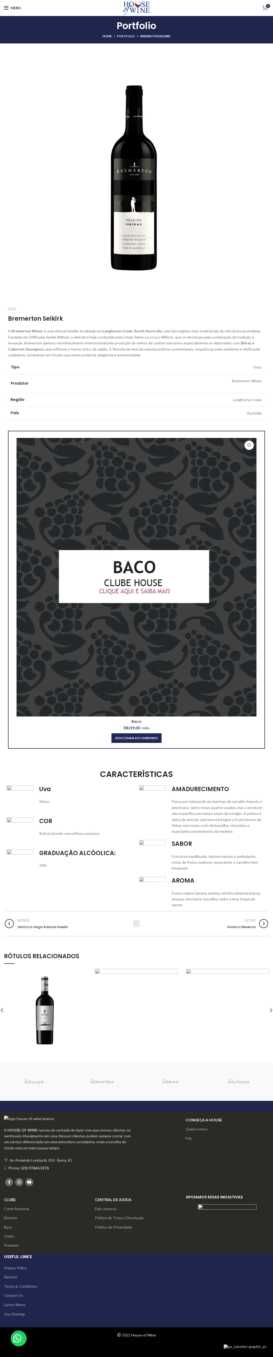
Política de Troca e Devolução (119, 1217)
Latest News (14, 1304)
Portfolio (126, 36)
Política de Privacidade (113, 1227)
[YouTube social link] (29, 1182)
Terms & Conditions (20, 1286)
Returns (11, 1277)
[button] (19, 1338)
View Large (83, 973)
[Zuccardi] (34, 1081)
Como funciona (16, 1208)
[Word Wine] (102, 1081)
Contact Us (13, 1295)
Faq (188, 1138)
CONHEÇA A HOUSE (204, 1120)
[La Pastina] (239, 1081)
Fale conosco (106, 1208)
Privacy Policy (15, 1268)
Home (107, 36)
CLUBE (10, 1199)
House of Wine (143, 1335)
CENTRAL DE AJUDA (113, 1199)
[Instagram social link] (19, 1182)
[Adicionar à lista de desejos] (249, 445)
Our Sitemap (14, 1314)
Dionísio (10, 1217)
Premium (11, 1245)
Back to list (136, 924)
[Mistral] (170, 1081)
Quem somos (197, 1129)
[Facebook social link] (9, 1182)
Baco (136, 721)
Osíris (9, 1236)
